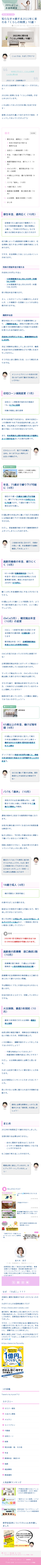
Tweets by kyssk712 (10, 1394)
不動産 (7, 1430)
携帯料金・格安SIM (12, 1458)
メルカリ (8, 1419)
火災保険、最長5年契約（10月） (20, 198)
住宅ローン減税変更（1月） (18, 150)
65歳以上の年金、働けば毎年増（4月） (21, 176)
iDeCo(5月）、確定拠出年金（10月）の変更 (20, 169)
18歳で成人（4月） (15, 187)
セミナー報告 (10, 1408)
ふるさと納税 (10, 1414)
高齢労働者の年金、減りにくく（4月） (20, 163)
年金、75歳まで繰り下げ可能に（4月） (21, 156)
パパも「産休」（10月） (17, 182)
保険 (6, 1442)
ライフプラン (10, 1425)
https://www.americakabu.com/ (15, 1308)
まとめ (9, 202)
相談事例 (8, 1469)
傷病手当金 (13, 146)
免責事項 (28, 1559)
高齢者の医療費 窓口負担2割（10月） (21, 192)
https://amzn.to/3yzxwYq (13, 1343)
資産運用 (8, 1475)
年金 (6, 1453)
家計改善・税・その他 (8, 14)
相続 (6, 1464)
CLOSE (33, 133)
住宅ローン (9, 1436)
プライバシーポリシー (16, 1559)
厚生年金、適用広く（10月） (18, 139)
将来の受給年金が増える (18, 143)
